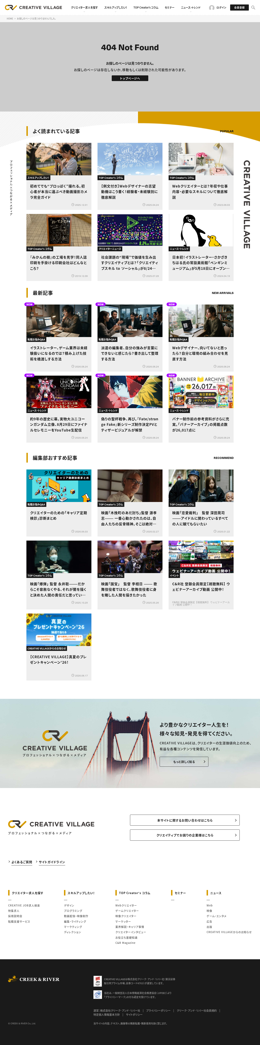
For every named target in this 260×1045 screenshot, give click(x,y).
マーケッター (123, 921)
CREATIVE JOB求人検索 (24, 905)
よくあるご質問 (21, 862)
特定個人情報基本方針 (106, 1014)
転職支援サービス (19, 921)
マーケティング (73, 927)
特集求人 (14, 911)
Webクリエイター (126, 905)
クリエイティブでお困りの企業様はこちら (184, 835)
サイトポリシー (134, 1014)
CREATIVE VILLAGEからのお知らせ (229, 932)
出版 (209, 927)
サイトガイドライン (52, 862)
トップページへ (130, 78)
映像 (209, 911)
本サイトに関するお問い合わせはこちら (185, 820)
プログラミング (73, 911)
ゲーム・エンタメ (216, 916)
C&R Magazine (125, 943)
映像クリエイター (125, 916)
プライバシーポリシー (158, 1010)
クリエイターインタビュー (130, 932)
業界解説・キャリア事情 (129, 927)
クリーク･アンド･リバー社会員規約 (197, 1010)
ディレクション (72, 932)
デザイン (69, 905)
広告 (209, 921)
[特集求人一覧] (223, 446)
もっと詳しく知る (184, 762)
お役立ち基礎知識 (126, 937)
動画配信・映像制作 (76, 916)
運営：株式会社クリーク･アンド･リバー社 (116, 1010)
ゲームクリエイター (127, 911)
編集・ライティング (75, 921)
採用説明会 (15, 916)
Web (210, 905)
